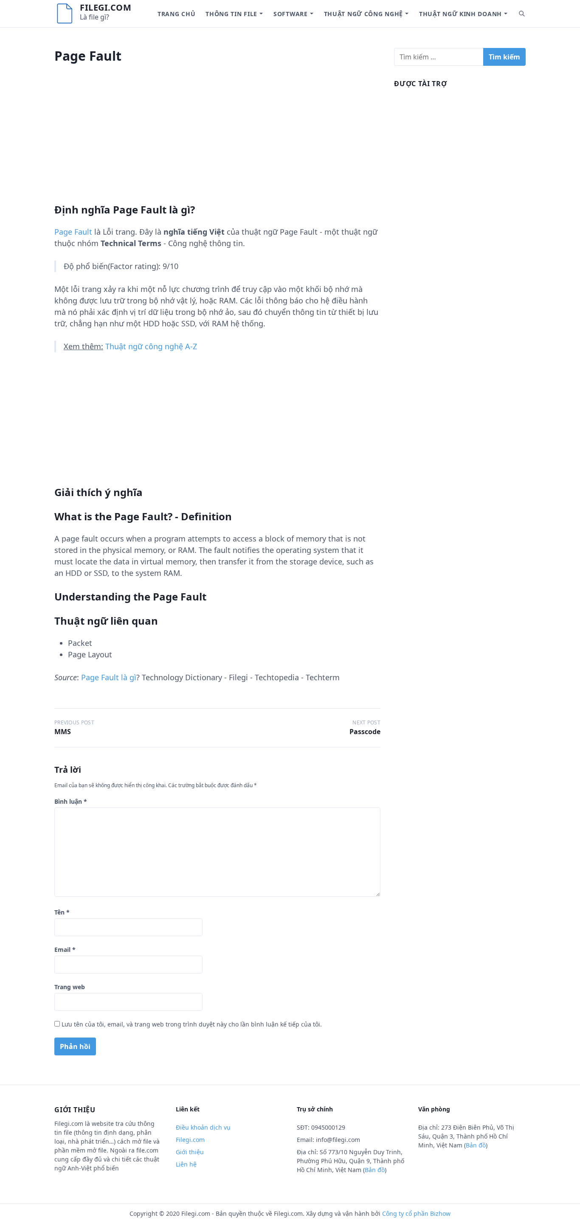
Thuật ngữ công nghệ (363, 14)
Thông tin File (231, 14)
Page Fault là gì (108, 677)
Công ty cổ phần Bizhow (416, 1213)
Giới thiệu (190, 1152)
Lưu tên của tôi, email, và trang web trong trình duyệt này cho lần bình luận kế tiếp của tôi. (192, 1024)
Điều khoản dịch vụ (203, 1127)
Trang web (69, 987)
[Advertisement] (217, 143)
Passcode (364, 731)
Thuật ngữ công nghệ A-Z (151, 346)
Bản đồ (375, 1170)
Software (290, 14)
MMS (62, 731)
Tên (62, 912)
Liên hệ (186, 1164)
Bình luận (70, 801)
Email (65, 949)
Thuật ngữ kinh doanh (460, 14)
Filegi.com (105, 7)
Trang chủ (176, 14)
